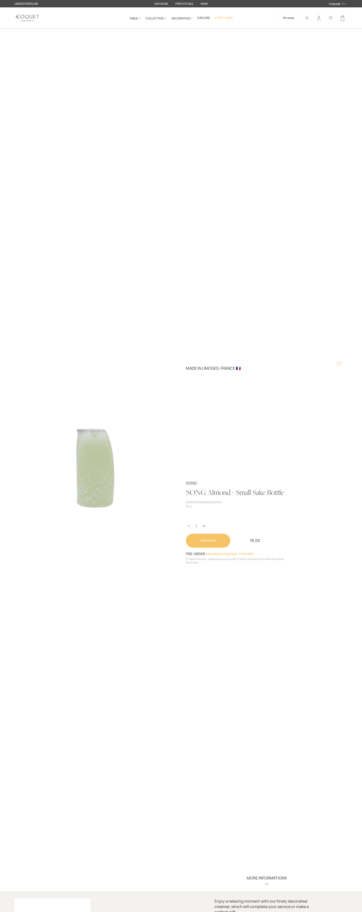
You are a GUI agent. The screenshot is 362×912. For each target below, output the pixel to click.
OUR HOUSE (161, 3)
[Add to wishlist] (339, 364)
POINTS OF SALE (184, 3)
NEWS (204, 3)
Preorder (208, 541)
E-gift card (224, 18)
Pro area (288, 18)
